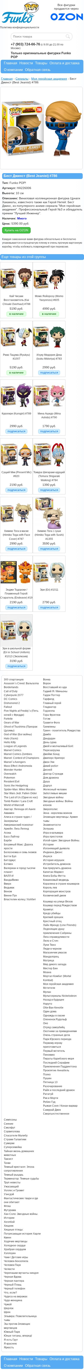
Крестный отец (52, 921)
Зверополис (50, 809)
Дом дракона (51, 777)
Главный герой (52, 703)
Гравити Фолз (51, 722)
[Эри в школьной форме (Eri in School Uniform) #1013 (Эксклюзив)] (16, 645)
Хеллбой (9, 1221)
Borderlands (11, 687)
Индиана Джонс (52, 852)
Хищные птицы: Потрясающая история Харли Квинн (22, 1233)
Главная (10, 63)
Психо (47, 1074)
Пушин (47, 1078)
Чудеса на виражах (15, 1296)
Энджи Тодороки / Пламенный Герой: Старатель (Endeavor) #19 (16, 593)
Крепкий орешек (53, 917)
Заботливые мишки (55, 793)
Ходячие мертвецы (15, 1241)
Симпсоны (10, 1119)
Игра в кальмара (53, 832)
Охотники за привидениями (60, 1031)
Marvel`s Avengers (15, 762)
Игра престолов (52, 836)
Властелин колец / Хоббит (20, 899)
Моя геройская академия (58, 984)
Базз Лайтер (11, 836)
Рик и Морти (50, 1098)
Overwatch (10, 773)
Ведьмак (9, 887)
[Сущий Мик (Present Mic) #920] (16, 469)
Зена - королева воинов (57, 813)
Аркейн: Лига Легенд (16, 828)
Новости (26, 63)
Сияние (8, 1123)
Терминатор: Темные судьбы (21, 1178)
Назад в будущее (53, 999)
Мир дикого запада (54, 964)
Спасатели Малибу (16, 1135)
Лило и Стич (50, 940)
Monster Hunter (13, 769)
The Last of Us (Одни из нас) (21, 797)
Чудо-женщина (13, 1300)
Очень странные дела (56, 1035)
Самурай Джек (52, 1109)
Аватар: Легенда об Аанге (20, 809)
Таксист (8, 1158)
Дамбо (47, 734)
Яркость (9, 1347)
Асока (7, 832)
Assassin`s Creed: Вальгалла (21, 683)
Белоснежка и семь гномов (20, 852)
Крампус (48, 909)
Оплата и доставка (64, 63)
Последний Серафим (56, 1062)
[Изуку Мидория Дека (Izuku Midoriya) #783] (49, 352)
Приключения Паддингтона (60, 1066)
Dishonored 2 (12, 703)
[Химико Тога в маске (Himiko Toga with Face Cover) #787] (16, 528)
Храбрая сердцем (15, 1249)
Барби (8, 840)
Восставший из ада (55, 687)
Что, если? (10, 1292)
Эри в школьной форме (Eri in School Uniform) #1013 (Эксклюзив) (16, 652)
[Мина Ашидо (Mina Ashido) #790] (49, 411)
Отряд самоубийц (54, 1027)
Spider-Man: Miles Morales (19, 789)
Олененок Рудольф (55, 1019)
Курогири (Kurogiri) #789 (16, 413)
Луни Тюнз (49, 944)
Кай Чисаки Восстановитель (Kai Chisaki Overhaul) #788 (16, 300)
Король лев (50, 887)
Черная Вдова (12, 1276)
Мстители (49, 987)
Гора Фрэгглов (51, 714)
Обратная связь (37, 70)
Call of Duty (10, 691)
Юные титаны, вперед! (18, 1335)
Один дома (49, 1011)
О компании (13, 70)
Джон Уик (48, 762)
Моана (47, 972)
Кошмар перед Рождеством (60, 905)
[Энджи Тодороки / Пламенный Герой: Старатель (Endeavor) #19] (16, 587)
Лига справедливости (56, 936)
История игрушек (53, 860)
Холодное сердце (15, 1245)
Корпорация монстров (56, 891)
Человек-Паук (12, 1264)
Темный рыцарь (13, 1174)
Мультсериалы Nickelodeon (60, 995)
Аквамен (9, 813)
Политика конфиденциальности (19, 27)
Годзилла (49, 710)
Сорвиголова (12, 1131)
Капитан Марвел (53, 871)
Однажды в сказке (54, 1015)
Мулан (47, 991)
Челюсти (9, 1269)
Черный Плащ (12, 1284)
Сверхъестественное (56, 1113)
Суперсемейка (13, 1147)
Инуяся (47, 856)
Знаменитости (52, 824)
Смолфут (9, 1127)
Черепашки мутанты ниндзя (21, 1272)
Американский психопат (18, 824)
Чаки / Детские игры (16, 1257)
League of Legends (15, 746)
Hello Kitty (10, 742)
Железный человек (55, 789)
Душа (46, 781)
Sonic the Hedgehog (16, 785)
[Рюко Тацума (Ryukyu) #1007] (16, 352)
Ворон (47, 683)
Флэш (7, 1206)
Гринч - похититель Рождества (61, 730)
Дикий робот (50, 765)
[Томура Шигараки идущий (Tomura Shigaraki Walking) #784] (49, 469)
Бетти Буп (10, 856)
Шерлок (8, 1308)
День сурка (49, 742)
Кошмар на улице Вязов (58, 901)
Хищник (8, 1225)
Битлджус (10, 860)
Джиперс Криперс (54, 757)
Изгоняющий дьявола (56, 848)
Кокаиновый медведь (56, 879)
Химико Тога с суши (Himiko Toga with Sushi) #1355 (49, 535)
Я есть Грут (11, 1339)
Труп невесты (12, 1182)
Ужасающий (11, 1186)
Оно (45, 1023)
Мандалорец (51, 956)
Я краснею (10, 1343)
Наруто (47, 1003)
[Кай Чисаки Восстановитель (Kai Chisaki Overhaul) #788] (16, 293)
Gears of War (11, 722)
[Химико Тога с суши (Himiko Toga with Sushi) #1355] (49, 528)
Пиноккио (49, 1054)
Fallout (8, 706)
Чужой (8, 1304)
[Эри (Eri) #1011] (49, 587)
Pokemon (9, 777)
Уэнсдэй (9, 1194)
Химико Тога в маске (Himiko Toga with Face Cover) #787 (16, 535)
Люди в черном (52, 948)
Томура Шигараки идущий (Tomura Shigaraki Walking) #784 (49, 476)
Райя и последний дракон (59, 1090)
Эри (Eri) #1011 (49, 589)
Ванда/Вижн (11, 879)
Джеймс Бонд (51, 754)
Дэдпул (47, 785)
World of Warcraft (14, 805)
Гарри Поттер (51, 695)
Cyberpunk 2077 (13, 695)
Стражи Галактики (15, 1139)
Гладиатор (49, 706)
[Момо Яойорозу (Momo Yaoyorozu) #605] (49, 293)
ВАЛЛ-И (9, 875)
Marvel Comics (12, 750)
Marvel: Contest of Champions (21, 757)
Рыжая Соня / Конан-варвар (60, 1105)
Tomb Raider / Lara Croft (18, 801)
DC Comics (10, 699)
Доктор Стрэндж (53, 773)
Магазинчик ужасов (55, 952)
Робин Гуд (49, 1101)
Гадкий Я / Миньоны (55, 691)
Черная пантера (14, 1280)
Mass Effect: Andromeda (18, 765)
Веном (8, 891)
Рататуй (48, 1093)
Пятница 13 (50, 1082)
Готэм (46, 718)
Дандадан (49, 738)
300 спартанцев (13, 679)
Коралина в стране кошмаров (61, 883)
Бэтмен (8, 864)
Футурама (10, 1210)
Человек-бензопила (16, 1261)
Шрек (7, 1312)
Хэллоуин (10, 1253)
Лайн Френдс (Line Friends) (59, 925)
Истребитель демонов (56, 864)
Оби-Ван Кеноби (53, 1007)
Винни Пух (10, 895)
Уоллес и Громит (14, 1190)
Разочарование (52, 1086)
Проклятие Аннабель (56, 1070)
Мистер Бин (50, 968)
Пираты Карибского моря (58, 1058)
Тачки (7, 1162)
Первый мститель (54, 1050)
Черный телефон (14, 1288)
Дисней (47, 769)
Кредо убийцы (52, 913)
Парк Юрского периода (57, 1039)
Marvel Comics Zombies (18, 754)
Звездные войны (53, 797)
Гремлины (49, 726)
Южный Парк (12, 1331)
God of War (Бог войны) (18, 734)
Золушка (48, 828)
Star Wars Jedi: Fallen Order (20, 793)
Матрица (48, 960)
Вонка (46, 679)
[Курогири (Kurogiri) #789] (16, 411)
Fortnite (8, 718)
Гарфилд (48, 699)
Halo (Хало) (11, 738)
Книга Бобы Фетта (54, 875)
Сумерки (9, 1143)
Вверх (7, 883)
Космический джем (54, 895)
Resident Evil (11, 781)
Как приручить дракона (57, 868)
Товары (41, 63)
